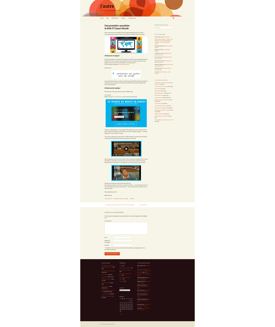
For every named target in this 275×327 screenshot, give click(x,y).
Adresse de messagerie (108, 241)
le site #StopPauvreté (124, 64)
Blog (107, 18)
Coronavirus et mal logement (161, 108)
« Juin (120, 314)
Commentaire (108, 221)
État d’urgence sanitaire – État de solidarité (164, 110)
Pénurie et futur (166, 37)
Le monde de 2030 (158, 103)
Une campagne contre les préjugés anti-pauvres (163, 42)
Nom (106, 237)
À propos (123, 18)
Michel (132, 198)
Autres (120, 265)
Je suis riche (143, 205)
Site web (107, 245)
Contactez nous (132, 18)
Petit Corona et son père (160, 105)
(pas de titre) (157, 91)
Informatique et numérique (125, 267)
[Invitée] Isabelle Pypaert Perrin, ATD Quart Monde (119, 205)
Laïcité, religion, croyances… (125, 270)
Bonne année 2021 (158, 95)
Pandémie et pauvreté (159, 93)
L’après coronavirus (159, 114)
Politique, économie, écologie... (122, 198)
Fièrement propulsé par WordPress (107, 324)
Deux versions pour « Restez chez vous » (163, 119)
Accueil (101, 18)
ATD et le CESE (158, 88)
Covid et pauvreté (158, 97)
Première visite (115, 18)
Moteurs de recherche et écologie (162, 99)
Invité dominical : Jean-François (161, 116)
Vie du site (121, 281)
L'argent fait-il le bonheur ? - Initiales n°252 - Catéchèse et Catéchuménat (143, 271)
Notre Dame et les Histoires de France (143, 286)
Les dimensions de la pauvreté (161, 86)
